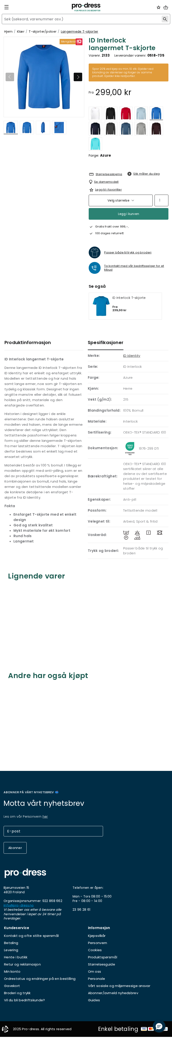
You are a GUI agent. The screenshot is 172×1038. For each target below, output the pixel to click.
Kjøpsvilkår (97, 935)
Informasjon (99, 927)
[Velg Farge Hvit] (95, 113)
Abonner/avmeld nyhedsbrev (113, 993)
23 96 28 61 (81, 909)
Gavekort (12, 985)
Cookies (95, 950)
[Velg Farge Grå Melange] (141, 128)
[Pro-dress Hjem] (86, 7)
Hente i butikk (15, 957)
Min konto (12, 971)
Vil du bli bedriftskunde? (24, 1000)
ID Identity (131, 355)
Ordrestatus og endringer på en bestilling (39, 978)
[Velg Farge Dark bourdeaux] (156, 128)
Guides (94, 1000)
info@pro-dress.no (19, 905)
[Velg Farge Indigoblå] (126, 128)
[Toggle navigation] (6, 7)
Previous (10, 77)
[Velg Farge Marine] (95, 128)
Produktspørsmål (102, 957)
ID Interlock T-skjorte (129, 298)
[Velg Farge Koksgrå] (110, 128)
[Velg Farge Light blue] (141, 113)
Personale (96, 978)
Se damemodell (106, 182)
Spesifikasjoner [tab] (105, 342)
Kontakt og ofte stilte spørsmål (31, 935)
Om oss (94, 971)
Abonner (15, 848)
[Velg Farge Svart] (110, 113)
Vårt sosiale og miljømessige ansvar (119, 985)
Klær (20, 31)
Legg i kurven (128, 214)
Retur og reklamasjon (22, 964)
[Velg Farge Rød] (126, 113)
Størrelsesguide (101, 964)
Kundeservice (16, 927)
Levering (11, 950)
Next (78, 77)
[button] (159, 1026)
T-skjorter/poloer (42, 31)
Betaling (11, 942)
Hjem (8, 31)
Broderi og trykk (17, 993)
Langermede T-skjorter (79, 31)
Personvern (97, 942)
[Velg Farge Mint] (95, 144)
